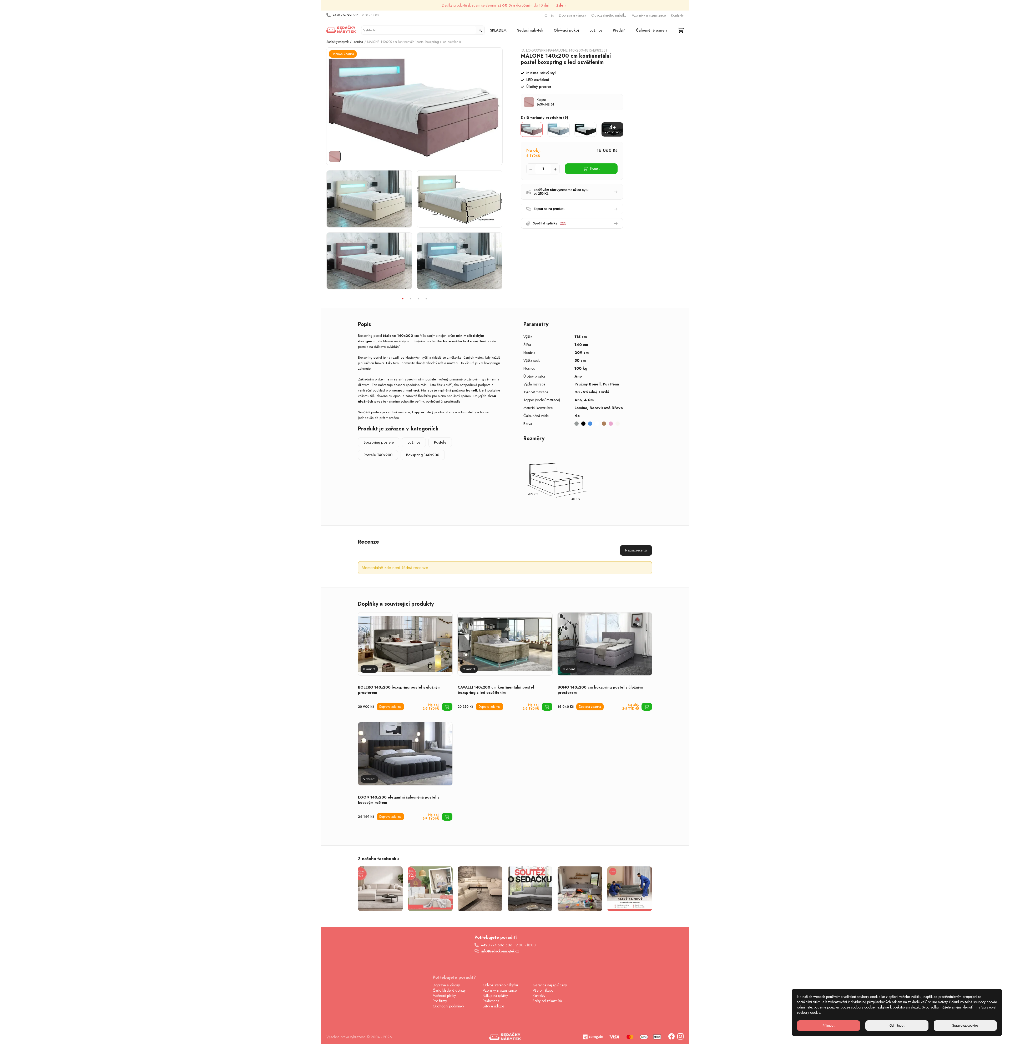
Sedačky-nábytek (337, 41)
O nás (549, 15)
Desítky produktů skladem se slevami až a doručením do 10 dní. (505, 5)
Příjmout (828, 1025)
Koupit (594, 168)
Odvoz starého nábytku (609, 15)
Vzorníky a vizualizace (649, 15)
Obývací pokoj (566, 30)
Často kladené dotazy (449, 990)
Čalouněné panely (651, 30)
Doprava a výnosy (572, 15)
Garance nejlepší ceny (550, 985)
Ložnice (595, 30)
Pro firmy (440, 1000)
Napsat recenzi (636, 550)
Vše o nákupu (543, 990)
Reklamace (491, 1000)
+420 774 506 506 (345, 15)
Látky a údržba (493, 1006)
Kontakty (677, 15)
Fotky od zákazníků (547, 1000)
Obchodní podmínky (448, 1006)
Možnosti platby (444, 995)
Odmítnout (897, 1025)
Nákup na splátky (495, 995)
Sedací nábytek (530, 30)
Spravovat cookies (965, 1025)
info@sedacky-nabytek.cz (500, 951)
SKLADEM (498, 30)
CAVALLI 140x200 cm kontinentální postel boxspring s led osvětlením (496, 690)
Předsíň (619, 30)
